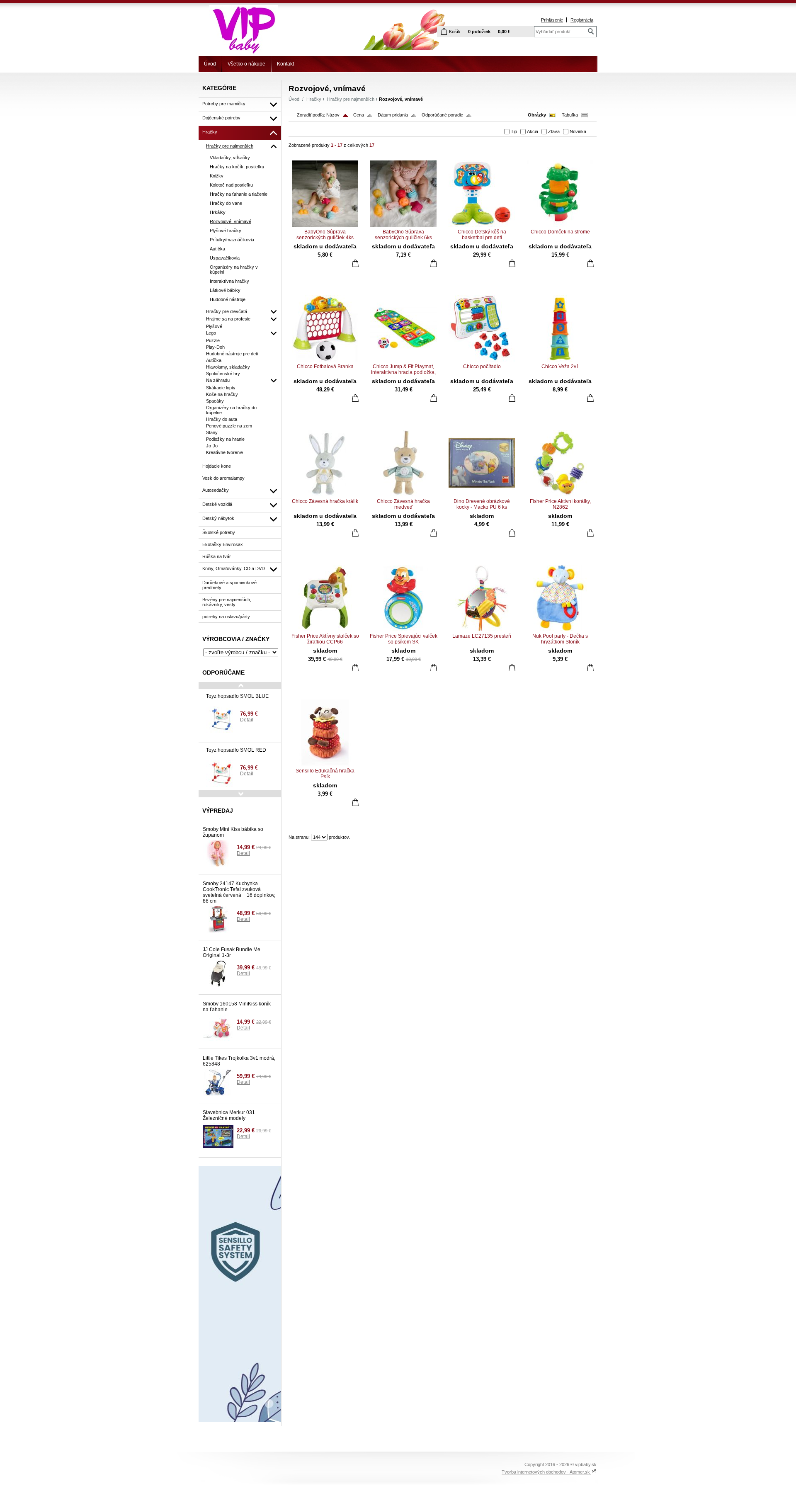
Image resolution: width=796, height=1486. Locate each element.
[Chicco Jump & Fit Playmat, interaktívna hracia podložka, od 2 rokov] (403, 328)
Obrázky (537, 114)
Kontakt (285, 64)
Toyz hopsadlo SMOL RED (236, 750)
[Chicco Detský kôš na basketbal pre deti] (482, 193)
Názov (333, 114)
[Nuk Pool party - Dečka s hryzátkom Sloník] (560, 598)
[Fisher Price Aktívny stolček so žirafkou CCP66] (325, 598)
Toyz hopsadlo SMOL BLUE (237, 696)
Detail (246, 720)
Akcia (532, 131)
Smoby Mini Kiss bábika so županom (233, 832)
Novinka (578, 131)
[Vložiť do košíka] (355, 263)
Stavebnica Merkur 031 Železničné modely (229, 1115)
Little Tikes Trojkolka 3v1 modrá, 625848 (239, 1061)
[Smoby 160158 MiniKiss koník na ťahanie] (218, 1028)
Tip (514, 131)
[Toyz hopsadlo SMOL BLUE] (221, 720)
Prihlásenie (552, 19)
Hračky (313, 99)
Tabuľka (570, 114)
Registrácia (581, 19)
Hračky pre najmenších (350, 99)
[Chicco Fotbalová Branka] (325, 328)
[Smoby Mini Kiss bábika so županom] (218, 853)
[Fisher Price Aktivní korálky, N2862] (560, 463)
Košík (455, 31)
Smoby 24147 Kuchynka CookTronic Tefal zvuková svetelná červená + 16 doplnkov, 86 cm (239, 892)
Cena (358, 114)
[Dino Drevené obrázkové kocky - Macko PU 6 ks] (482, 463)
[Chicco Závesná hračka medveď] (403, 463)
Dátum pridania (393, 114)
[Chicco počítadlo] (482, 328)
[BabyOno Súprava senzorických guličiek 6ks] (403, 193)
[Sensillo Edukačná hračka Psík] (325, 732)
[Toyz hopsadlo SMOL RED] (221, 773)
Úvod (210, 64)
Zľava (554, 131)
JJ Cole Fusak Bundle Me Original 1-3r (231, 952)
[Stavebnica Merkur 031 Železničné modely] (218, 1136)
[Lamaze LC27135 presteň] (482, 598)
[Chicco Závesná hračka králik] (325, 463)
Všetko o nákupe (246, 64)
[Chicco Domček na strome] (560, 193)
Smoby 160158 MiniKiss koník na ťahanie (237, 1007)
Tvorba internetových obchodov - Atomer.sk (546, 1471)
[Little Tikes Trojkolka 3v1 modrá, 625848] (218, 1082)
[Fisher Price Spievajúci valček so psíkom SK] (403, 598)
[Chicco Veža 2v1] (560, 328)
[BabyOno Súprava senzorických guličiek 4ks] (325, 193)
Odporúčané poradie (442, 114)
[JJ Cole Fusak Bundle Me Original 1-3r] (218, 973)
